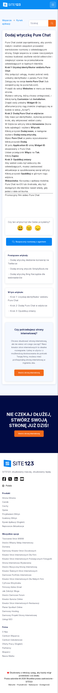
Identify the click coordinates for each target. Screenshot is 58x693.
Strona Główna (9, 498)
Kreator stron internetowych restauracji (20, 603)
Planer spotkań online (12, 607)
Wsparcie (7, 20)
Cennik (5, 502)
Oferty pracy (12, 644)
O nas (5, 632)
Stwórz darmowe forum (13, 595)
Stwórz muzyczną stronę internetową (19, 567)
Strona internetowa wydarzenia (16, 563)
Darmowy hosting (10, 611)
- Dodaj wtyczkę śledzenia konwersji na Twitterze (28, 262)
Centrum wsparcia (10, 636)
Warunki (11, 685)
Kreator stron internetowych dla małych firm (23, 579)
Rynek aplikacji (13, 522)
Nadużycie (33, 685)
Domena (6, 546)
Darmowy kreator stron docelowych (19, 550)
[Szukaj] (52, 23)
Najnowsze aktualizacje (13, 526)
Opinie (5, 510)
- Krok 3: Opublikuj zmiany (22, 311)
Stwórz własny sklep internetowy (17, 542)
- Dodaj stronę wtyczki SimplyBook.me (28, 268)
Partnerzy (6, 648)
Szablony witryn (9, 518)
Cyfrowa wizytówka (11, 583)
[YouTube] (22, 479)
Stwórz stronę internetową (29, 373)
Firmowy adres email (12, 587)
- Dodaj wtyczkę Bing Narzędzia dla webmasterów (26, 276)
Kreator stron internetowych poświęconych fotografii (27, 559)
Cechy (5, 506)
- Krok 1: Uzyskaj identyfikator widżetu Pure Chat (28, 299)
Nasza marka (8, 656)
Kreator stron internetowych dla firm (19, 555)
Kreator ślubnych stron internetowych (19, 571)
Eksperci (6, 652)
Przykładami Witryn (11, 514)
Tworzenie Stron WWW (13, 538)
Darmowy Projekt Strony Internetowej (19, 615)
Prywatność (22, 685)
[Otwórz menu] (53, 5)
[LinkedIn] (16, 479)
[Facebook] (4, 479)
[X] (10, 479)
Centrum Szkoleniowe (12, 640)
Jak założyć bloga (10, 591)
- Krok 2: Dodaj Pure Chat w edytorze (27, 305)
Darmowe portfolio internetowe (16, 575)
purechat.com (30, 85)
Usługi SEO (7, 619)
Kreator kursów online (12, 599)
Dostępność (45, 685)
